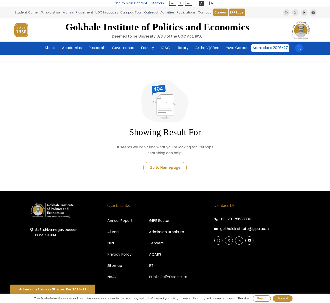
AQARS (155, 254)
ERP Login (237, 12)
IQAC (165, 47)
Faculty (147, 47)
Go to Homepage (165, 167)
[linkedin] (304, 12)
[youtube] (313, 12)
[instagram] (286, 12)
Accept (282, 298)
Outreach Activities (159, 12)
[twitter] (295, 12)
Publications (186, 12)
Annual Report (120, 220)
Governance (123, 47)
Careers (220, 12)
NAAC (112, 276)
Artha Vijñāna (207, 47)
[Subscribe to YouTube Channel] (249, 240)
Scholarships (51, 12)
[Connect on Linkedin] (239, 240)
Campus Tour (131, 12)
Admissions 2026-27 (270, 47)
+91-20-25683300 (235, 219)
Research (96, 47)
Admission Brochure (166, 231)
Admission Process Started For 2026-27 (52, 289)
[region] (165, 298)
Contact (204, 12)
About (49, 47)
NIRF (111, 243)
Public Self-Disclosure (168, 276)
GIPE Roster (159, 220)
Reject (261, 298)
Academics (72, 47)
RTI (151, 265)
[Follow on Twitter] (229, 240)
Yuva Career (237, 47)
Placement (84, 12)
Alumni (68, 12)
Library (182, 47)
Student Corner (27, 12)
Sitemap (157, 3)
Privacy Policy (119, 254)
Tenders (156, 243)
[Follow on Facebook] (218, 240)
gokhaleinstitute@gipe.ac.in (244, 228)
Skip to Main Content (130, 3)
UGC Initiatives (106, 12)
